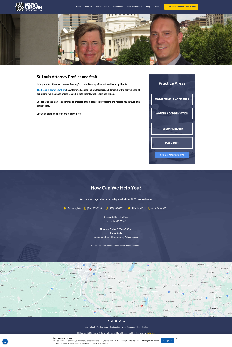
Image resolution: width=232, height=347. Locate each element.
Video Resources (128, 327)
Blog (138, 327)
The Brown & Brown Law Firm (51, 90)
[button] (90, 6)
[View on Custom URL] (116, 289)
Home (86, 327)
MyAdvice (150, 333)
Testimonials (115, 327)
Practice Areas (102, 327)
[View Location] (66, 208)
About (92, 327)
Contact (145, 327)
